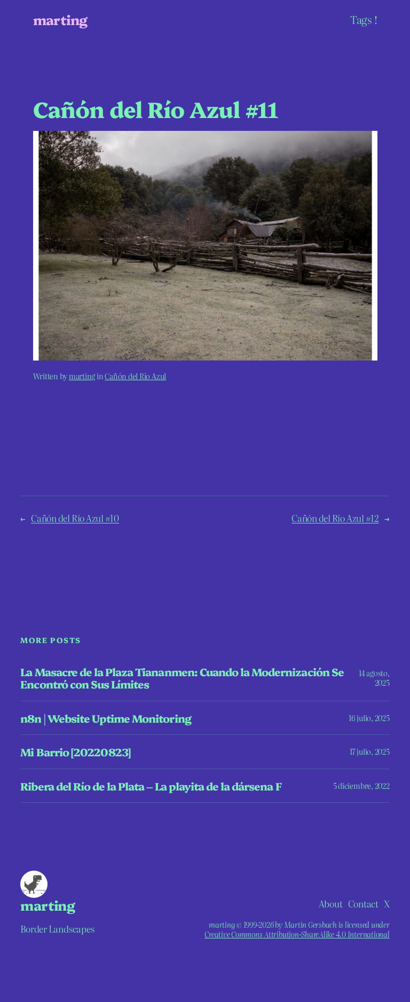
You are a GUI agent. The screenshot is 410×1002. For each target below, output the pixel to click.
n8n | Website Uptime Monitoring (105, 718)
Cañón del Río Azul (135, 376)
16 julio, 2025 (369, 718)
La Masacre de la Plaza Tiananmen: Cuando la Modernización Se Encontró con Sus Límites (181, 678)
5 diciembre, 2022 (361, 785)
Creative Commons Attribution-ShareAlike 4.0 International (296, 934)
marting (60, 19)
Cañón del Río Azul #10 (75, 518)
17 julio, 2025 (370, 751)
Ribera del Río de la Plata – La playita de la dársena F (150, 786)
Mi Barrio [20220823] (75, 752)
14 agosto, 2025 (374, 678)
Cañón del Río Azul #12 (335, 518)
